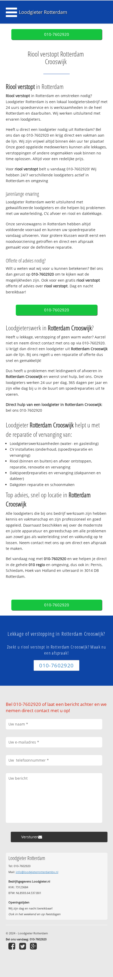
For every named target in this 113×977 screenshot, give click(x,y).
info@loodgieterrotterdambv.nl (37, 872)
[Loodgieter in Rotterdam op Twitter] (23, 946)
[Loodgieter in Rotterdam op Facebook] (12, 946)
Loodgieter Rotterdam (43, 12)
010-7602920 (56, 34)
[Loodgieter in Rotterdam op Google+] (34, 946)
